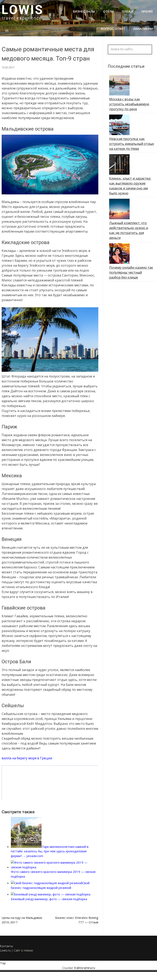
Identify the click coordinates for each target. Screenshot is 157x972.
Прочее (147, 11)
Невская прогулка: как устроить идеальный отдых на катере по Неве (131, 144)
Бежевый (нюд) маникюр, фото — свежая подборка (49, 899)
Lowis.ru (5, 950)
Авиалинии (143, 28)
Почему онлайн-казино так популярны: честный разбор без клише (131, 272)
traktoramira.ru (84, 968)
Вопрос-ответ (113, 28)
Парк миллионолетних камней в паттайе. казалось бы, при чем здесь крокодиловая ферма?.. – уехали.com (50, 851)
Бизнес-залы (84, 11)
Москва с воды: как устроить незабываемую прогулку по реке (129, 104)
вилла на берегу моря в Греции (27, 758)
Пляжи (127, 11)
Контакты (6, 946)
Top (3, 963)
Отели (108, 11)
